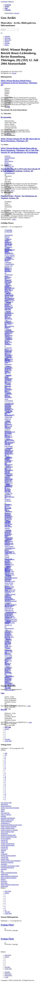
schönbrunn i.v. (5, 823)
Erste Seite (8, 727)
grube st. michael (6, 814)
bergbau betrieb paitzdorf (8, 855)
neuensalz (4, 869)
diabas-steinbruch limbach (8, 878)
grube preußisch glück (7, 831)
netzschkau (4, 883)
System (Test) (7, 925)
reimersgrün (4, 886)
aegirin (3, 809)
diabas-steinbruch (6, 806)
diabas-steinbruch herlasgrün (9, 876)
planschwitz (4, 833)
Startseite (7, 36)
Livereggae (4, 1)
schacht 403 (4, 847)
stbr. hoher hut (5, 813)
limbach (3, 879)
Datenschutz (8, 975)
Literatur (7, 43)
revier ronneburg (6, 838)
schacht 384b (5, 859)
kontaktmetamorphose (7, 867)
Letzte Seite (8, 741)
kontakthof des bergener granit (10, 866)
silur (2, 871)
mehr (8, 106)
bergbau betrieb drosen (7, 845)
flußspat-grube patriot (7, 820)
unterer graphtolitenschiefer (9, 872)
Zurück (7, 729)
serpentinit (4, 864)
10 (5, 910)
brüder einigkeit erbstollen (8, 826)
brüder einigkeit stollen (7, 828)
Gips (2, 693)
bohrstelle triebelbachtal (8, 818)
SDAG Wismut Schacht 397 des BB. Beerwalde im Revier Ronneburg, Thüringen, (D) (20, 140)
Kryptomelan (6, 117)
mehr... (8, 133)
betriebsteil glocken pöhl (8, 835)
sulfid (2, 852)
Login (6, 977)
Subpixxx (11, 1)
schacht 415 (4, 849)
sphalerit (3, 850)
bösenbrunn (4, 804)
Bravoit (4, 710)
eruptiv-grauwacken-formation (10, 808)
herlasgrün (4, 881)
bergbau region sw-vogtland (9, 830)
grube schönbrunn (6, 821)
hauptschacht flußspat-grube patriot (11, 825)
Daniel (14, 73)
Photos (7, 45)
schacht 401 (4, 842)
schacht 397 (4, 840)
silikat (2, 811)
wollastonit (4, 854)
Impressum (8, 974)
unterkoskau (4, 874)
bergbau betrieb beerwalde (9, 837)
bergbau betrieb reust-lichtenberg (10, 861)
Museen (7, 41)
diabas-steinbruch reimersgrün (10, 884)
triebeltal (3, 816)
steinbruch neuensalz (7, 862)
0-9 (6, 755)
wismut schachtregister (7, 843)
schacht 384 (4, 857)
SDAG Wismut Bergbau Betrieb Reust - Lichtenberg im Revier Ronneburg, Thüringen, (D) (19, 83)
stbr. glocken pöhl (6, 802)
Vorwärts (7, 739)
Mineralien (8, 40)
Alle (6, 753)
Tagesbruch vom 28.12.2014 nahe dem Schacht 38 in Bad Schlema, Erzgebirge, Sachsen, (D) (20, 170)
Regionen (7, 38)
